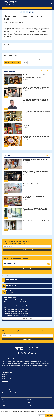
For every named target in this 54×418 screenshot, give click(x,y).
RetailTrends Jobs (27, 318)
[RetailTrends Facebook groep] (18, 353)
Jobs (3, 402)
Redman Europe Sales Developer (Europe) (15, 306)
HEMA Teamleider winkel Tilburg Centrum (16, 302)
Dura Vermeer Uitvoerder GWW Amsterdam (16, 309)
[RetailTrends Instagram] (32, 353)
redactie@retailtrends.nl (12, 391)
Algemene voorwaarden (7, 369)
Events (29, 402)
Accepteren (49, 415)
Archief (3, 405)
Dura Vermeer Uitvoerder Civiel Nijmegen (15, 311)
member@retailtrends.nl (14, 393)
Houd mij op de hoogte (26, 249)
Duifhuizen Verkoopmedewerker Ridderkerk (16, 313)
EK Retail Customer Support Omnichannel (15, 315)
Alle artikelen (45, 71)
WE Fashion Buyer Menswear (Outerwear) (15, 300)
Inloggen (24, 62)
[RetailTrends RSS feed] (28, 353)
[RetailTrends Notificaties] (35, 353)
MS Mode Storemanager (10, 307)
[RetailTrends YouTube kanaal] (25, 353)
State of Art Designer (10, 304)
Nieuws (29, 399)
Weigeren (41, 415)
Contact (3, 404)
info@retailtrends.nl (12, 389)
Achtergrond (5, 399)
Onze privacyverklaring (7, 367)
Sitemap (29, 405)
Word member (27, 8)
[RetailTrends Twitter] (22, 353)
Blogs (3, 401)
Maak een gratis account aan (12, 62)
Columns (29, 401)
